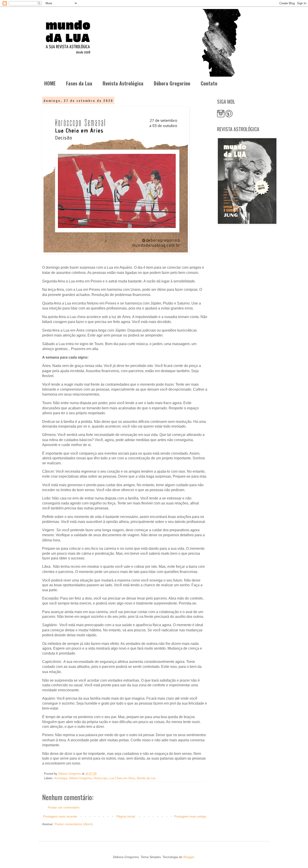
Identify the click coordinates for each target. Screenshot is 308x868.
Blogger (188, 857)
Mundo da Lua (146, 778)
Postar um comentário (63, 807)
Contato (209, 83)
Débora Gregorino (172, 83)
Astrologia (60, 778)
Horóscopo (101, 778)
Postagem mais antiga (190, 816)
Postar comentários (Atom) (74, 824)
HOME (50, 83)
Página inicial (125, 816)
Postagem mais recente (60, 816)
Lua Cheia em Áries (122, 778)
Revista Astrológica (123, 83)
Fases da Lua (79, 83)
